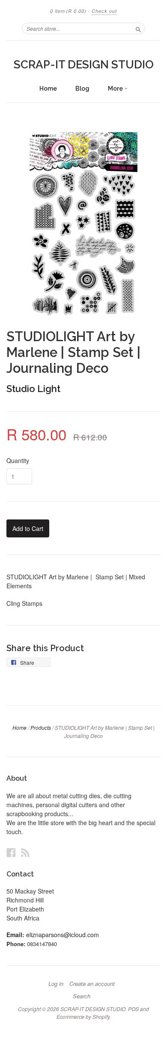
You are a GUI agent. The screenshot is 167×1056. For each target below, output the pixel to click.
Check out (104, 11)
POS (133, 1008)
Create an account (92, 984)
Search (81, 996)
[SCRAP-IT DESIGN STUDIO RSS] (25, 852)
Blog (82, 88)
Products (40, 727)
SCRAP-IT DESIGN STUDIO (84, 64)
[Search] (138, 28)
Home (48, 88)
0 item (68, 11)
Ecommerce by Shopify (83, 1016)
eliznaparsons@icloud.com (62, 934)
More (116, 88)
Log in (55, 984)
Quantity (17, 460)
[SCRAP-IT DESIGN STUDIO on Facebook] (11, 852)
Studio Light (33, 388)
